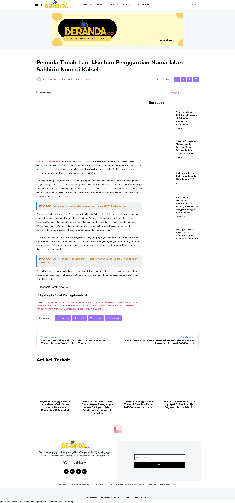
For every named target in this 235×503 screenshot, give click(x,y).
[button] (41, 5)
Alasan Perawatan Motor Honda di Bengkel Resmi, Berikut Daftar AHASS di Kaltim (186, 147)
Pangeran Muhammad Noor (98, 305)
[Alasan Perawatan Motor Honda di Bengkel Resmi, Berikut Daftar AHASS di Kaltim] (161, 148)
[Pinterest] (189, 79)
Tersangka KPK (92, 309)
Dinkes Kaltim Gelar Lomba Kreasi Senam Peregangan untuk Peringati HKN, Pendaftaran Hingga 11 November (97, 407)
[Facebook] (177, 79)
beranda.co (52, 79)
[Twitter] (183, 79)
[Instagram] (72, 471)
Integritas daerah (126, 302)
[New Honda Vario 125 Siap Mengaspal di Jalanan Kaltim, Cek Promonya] (161, 119)
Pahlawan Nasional (70, 305)
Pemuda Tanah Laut (126, 305)
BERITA (89, 80)
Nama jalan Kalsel (47, 305)
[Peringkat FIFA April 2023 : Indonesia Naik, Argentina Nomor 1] (161, 235)
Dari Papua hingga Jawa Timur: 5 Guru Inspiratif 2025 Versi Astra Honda (138, 404)
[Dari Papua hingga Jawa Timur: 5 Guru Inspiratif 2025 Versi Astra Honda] (138, 381)
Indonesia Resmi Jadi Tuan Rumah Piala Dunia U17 (186, 176)
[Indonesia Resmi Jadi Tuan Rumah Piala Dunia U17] (161, 177)
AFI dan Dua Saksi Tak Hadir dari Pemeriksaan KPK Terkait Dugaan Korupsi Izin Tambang (74, 342)
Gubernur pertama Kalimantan (96, 302)
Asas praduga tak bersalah (61, 302)
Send (158, 465)
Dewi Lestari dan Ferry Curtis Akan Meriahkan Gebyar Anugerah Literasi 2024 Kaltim (159, 342)
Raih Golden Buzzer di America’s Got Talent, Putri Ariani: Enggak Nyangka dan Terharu (187, 205)
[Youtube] (84, 471)
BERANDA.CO (43, 161)
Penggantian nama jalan (50, 309)
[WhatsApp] (196, 79)
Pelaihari (56, 161)
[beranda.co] (39, 79)
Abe (177, 183)
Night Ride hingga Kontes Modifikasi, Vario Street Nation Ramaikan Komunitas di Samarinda (55, 406)
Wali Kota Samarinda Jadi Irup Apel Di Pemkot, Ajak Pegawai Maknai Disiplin (179, 404)
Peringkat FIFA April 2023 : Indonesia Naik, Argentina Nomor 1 (187, 234)
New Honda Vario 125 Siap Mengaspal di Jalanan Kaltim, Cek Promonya (187, 118)
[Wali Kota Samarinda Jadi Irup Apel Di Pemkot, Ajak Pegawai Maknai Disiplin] (179, 381)
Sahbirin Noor (74, 309)
